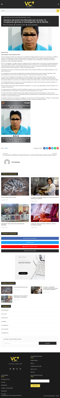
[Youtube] (13, 369)
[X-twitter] (17, 369)
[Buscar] (57, 10)
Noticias (12, 17)
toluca (6, 148)
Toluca (28, 17)
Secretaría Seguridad (20, 17)
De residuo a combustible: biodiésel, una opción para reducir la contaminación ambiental (50, 288)
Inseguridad (7, 17)
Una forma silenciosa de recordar (8, 197)
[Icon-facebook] (10, 369)
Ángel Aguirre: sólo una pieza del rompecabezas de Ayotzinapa (21, 296)
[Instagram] (20, 369)
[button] (2, 4)
